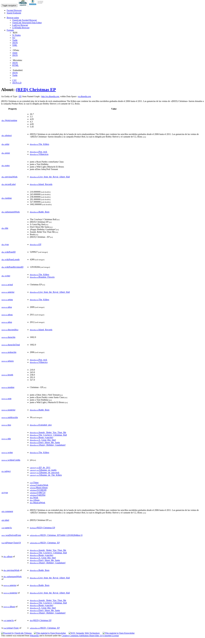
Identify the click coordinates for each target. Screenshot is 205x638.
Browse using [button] (13, 17)
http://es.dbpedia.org (50, 96)
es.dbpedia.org (84, 96)
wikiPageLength (11, 259)
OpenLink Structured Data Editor (27, 22)
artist (5, 144)
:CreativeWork (39, 485)
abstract (7, 135)
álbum (9, 606)
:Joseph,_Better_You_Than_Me (48, 432)
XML (14, 45)
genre (6, 153)
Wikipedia (34, 635)
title (5, 228)
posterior (8, 410)
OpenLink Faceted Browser (24, 20)
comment (7, 511)
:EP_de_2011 (40, 467)
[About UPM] (36, 5)
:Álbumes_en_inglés (43, 470)
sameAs (7, 527)
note (6, 398)
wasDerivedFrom (11, 535)
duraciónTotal (11, 345)
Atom (14, 53)
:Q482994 (37, 495)
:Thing (34, 482)
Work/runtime (9, 120)
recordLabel (9, 184)
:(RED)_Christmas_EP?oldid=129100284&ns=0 (56, 535)
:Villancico (39, 362)
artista (7, 299)
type (5, 244)
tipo (6, 425)
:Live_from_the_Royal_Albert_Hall (50, 177)
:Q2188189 (38, 490)
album (7, 556)
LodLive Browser (20, 25)
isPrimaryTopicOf (11, 543)
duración (8, 337)
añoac (7, 314)
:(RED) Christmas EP (42, 527)
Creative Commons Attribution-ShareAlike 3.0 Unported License (90, 635)
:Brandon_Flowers (42, 277)
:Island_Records (41, 184)
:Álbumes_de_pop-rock (44, 472)
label (5, 520)
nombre (8, 387)
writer (6, 276)
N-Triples (16, 35)
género (8, 361)
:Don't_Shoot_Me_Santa (45, 442)
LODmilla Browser (20, 27)
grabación (9, 352)
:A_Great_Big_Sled (43, 440)
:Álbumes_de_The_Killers (46, 475)
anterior (8, 292)
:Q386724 (37, 492)
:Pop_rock (38, 152)
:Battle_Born (39, 212)
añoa (7, 307)
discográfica (10, 329)
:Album (34, 500)
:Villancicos (39, 154)
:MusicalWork (37, 502)
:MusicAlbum (39, 487)
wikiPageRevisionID (12, 267)
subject (6, 471)
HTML (15, 65)
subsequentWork (11, 212)
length (7, 375)
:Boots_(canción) (41, 437)
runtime (7, 198)
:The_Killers (39, 144)
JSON (15, 42)
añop (7, 322)
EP (20, 96)
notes (6, 165)
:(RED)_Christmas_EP (45, 543)
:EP (35, 244)
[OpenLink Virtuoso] (16, 633)
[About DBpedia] (23, 5)
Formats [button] (10, 30)
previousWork (9, 177)
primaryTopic (11, 628)
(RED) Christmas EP (36, 89)
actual (7, 284)
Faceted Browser (14, 10)
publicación (10, 417)
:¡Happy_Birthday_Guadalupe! (48, 445)
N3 (13, 37)
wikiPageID (9, 252)
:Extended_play (41, 425)
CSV (14, 80)
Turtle (14, 40)
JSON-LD (16, 83)
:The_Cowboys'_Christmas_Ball (48, 435)
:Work (34, 497)
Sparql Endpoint (14, 13)
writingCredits (11, 460)
